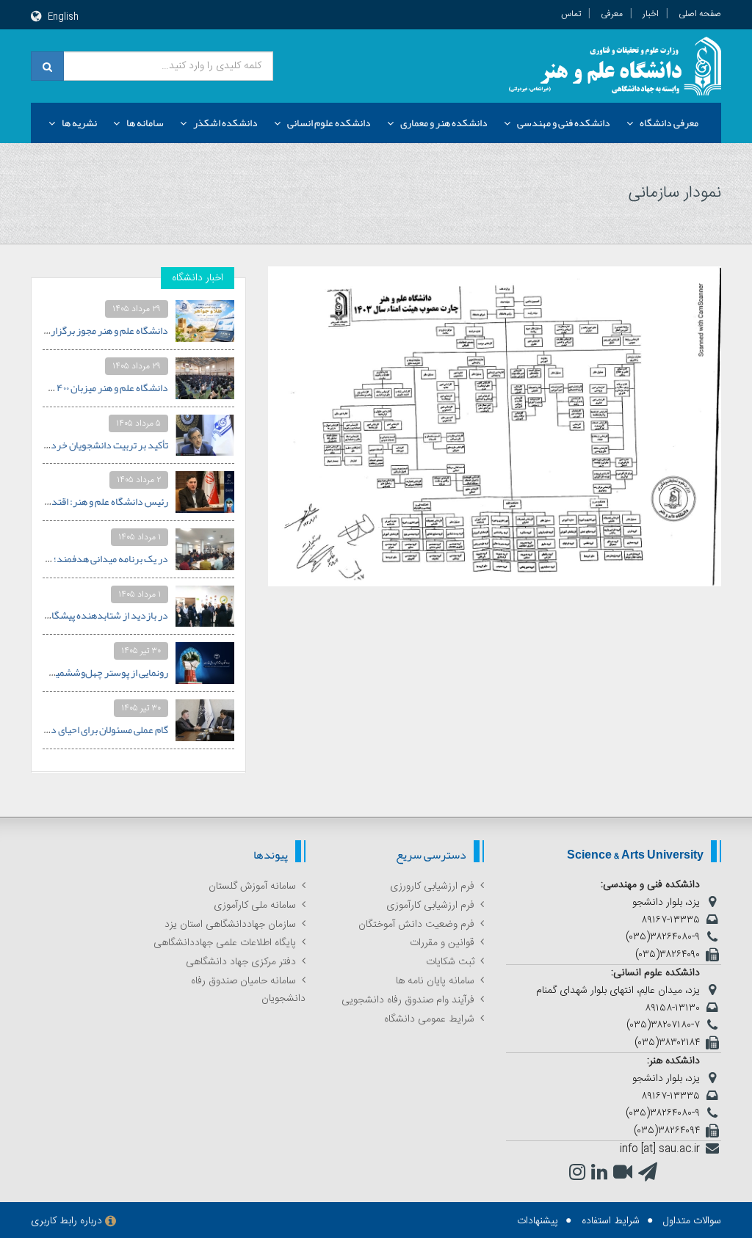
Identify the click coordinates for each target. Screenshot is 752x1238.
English (63, 17)
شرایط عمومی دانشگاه (429, 1019)
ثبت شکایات (450, 962)
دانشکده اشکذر (225, 122)
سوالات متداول (692, 1221)
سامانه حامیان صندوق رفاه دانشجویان (248, 990)
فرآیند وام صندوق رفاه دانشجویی (407, 1000)
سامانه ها (145, 122)
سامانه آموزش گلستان (252, 886)
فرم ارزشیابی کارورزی (432, 886)
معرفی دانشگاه (669, 122)
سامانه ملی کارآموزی (255, 905)
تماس (571, 14)
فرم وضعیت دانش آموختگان (416, 924)
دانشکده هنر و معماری (444, 122)
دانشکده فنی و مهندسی (563, 122)
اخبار (651, 14)
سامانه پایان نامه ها (435, 981)
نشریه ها (79, 122)
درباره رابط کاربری (66, 1221)
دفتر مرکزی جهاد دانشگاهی (241, 962)
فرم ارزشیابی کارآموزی (430, 905)
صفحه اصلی (700, 14)
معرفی (612, 14)
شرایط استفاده (611, 1221)
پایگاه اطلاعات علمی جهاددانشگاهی (224, 943)
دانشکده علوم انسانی (329, 122)
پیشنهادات (537, 1221)
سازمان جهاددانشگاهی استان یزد (230, 924)
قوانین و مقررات (442, 943)
